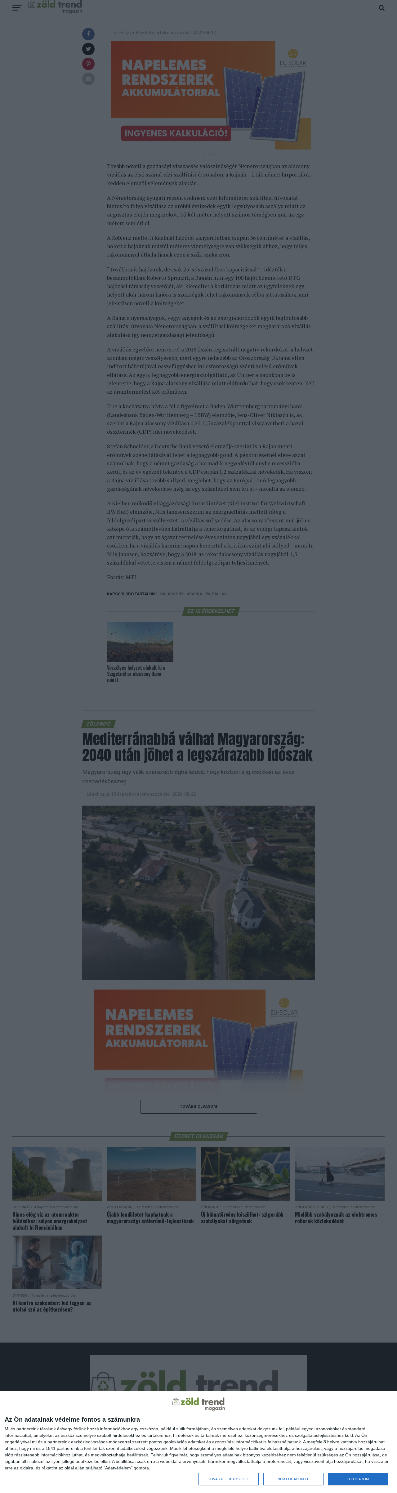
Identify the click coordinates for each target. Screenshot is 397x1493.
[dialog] (198, 1442)
